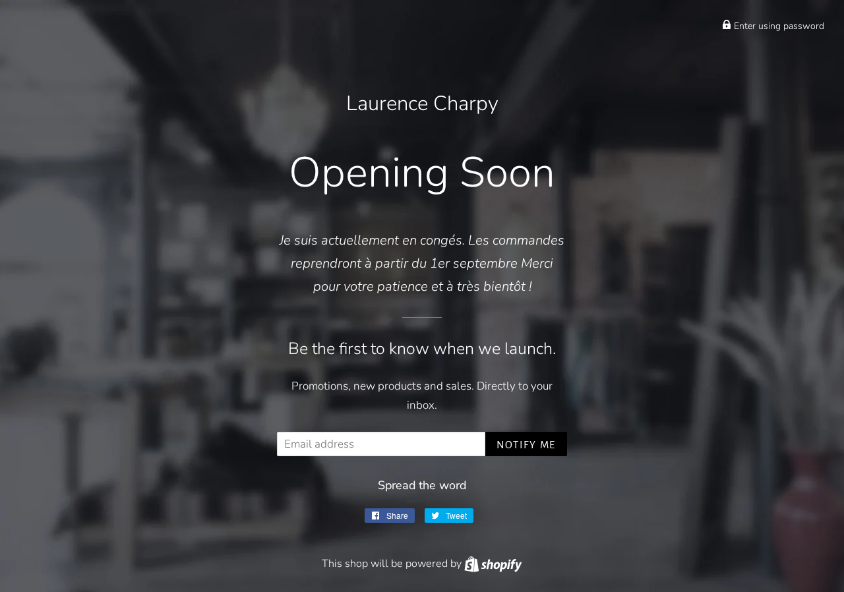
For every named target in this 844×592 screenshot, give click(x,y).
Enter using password (777, 26)
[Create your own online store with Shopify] (493, 563)
